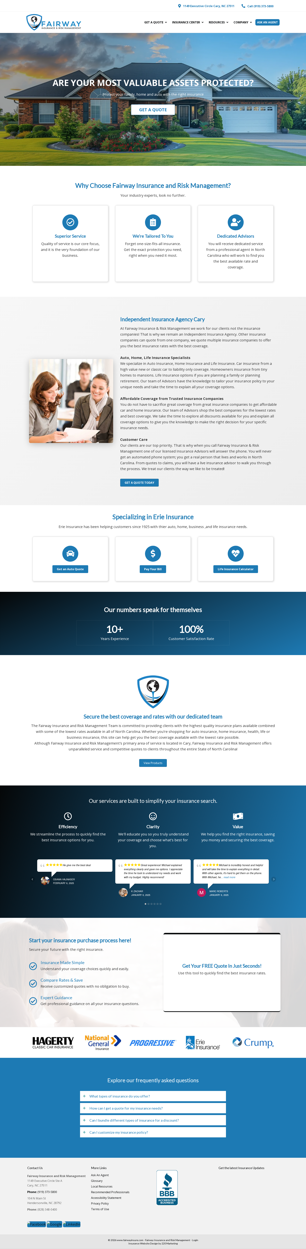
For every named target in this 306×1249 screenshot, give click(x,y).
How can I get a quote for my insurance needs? (126, 1108)
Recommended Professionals (110, 1192)
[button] (206, 6)
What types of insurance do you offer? (119, 1096)
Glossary (97, 1181)
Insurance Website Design (143, 1243)
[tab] (153, 1096)
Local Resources (101, 1186)
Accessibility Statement (106, 1198)
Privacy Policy (100, 1203)
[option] (53, 1042)
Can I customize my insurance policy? (118, 1132)
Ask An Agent (100, 1175)
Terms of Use (100, 1209)
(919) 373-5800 (42, 1192)
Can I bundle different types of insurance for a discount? (134, 1120)
